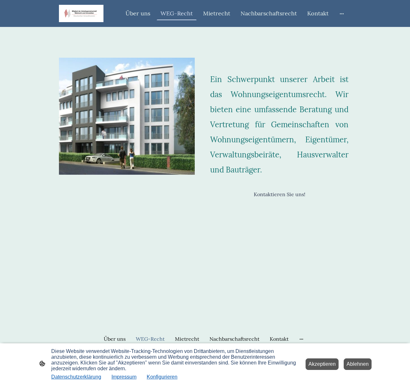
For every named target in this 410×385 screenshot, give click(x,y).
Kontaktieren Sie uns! (279, 194)
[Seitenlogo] (81, 13)
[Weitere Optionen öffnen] (341, 13)
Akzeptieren (322, 364)
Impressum (123, 377)
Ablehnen (358, 364)
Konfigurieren (162, 377)
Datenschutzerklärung (76, 377)
